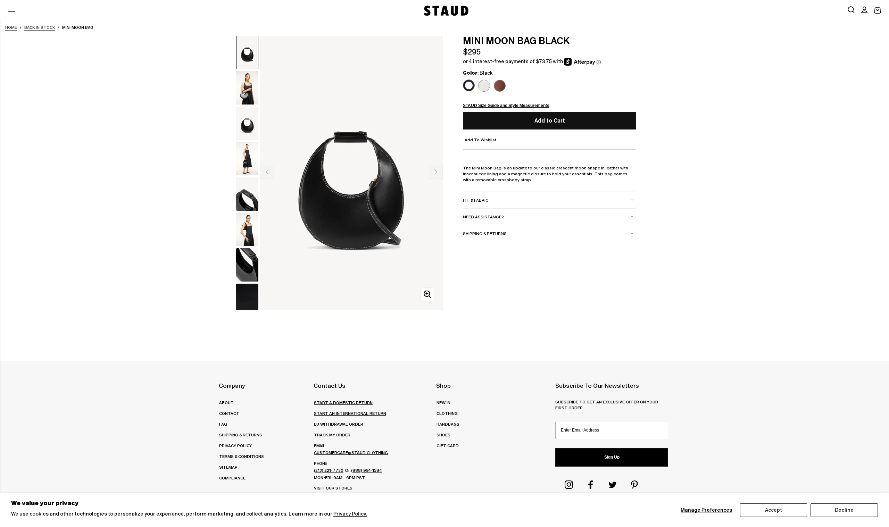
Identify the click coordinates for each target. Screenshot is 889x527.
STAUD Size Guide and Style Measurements (506, 105)
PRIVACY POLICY (235, 446)
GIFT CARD (448, 446)
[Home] (445, 10)
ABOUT (226, 402)
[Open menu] (11, 10)
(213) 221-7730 (328, 470)
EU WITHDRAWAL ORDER (338, 424)
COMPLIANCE (232, 478)
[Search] (851, 10)
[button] (864, 10)
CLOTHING (447, 413)
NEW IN (443, 402)
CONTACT (229, 413)
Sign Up (612, 457)
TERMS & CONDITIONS (241, 456)
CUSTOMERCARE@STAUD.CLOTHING (351, 452)
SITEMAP (228, 467)
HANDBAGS (448, 424)
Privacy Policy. (350, 513)
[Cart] (877, 10)
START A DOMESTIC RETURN (343, 402)
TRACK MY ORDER (332, 435)
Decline (844, 510)
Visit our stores (333, 488)
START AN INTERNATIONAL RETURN (350, 413)
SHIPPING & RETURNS (240, 435)
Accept (773, 510)
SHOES (443, 435)
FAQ (223, 424)
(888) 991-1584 (366, 470)
